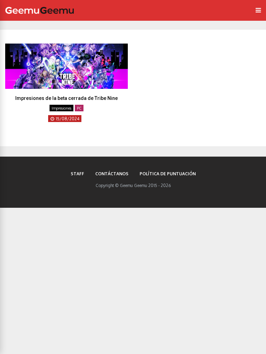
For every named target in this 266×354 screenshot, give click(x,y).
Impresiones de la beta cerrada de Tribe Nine (66, 98)
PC (79, 108)
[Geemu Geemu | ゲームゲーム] (39, 10)
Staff (77, 173)
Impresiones (61, 108)
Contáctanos (111, 173)
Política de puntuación (168, 173)
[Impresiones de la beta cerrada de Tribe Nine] (66, 86)
